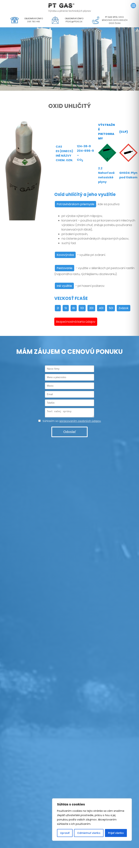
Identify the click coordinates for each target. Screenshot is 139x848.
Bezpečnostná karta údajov (75, 322)
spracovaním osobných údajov (80, 421)
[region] (92, 819)
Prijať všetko (116, 833)
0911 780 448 (33, 21)
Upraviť (65, 833)
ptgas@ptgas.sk (74, 21)
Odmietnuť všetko (88, 833)
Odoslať (69, 432)
